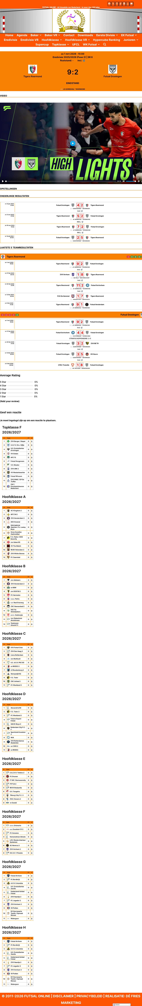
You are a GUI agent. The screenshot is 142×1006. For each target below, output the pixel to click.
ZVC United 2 (16, 681)
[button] (40, 35)
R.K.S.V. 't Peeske (16, 853)
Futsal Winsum (16, 476)
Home (9, 35)
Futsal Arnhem (16, 876)
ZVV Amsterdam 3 (17, 518)
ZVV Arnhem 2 (15, 849)
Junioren (129, 39)
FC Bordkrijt (15, 879)
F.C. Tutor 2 (15, 712)
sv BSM (13, 587)
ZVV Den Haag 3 (17, 651)
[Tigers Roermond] (32, 72)
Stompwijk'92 (16, 674)
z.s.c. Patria (15, 599)
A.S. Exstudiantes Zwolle (17, 887)
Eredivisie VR (29, 39)
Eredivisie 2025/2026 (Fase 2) (69, 57)
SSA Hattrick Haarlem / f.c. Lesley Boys (18, 527)
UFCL (76, 44)
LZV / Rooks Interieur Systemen (18, 841)
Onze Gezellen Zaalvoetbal (16, 533)
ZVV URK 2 (15, 469)
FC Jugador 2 (16, 900)
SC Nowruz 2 (15, 845)
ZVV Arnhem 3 (16, 904)
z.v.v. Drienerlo (15, 825)
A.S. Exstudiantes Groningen (17, 449)
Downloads (85, 35)
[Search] (104, 44)
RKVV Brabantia (16, 788)
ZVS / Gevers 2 (15, 799)
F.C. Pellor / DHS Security (17, 538)
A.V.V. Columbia (17, 883)
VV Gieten (14, 454)
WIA (12, 737)
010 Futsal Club (17, 647)
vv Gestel (13, 803)
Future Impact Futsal (16, 720)
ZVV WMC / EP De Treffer (17, 480)
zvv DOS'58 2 (16, 591)
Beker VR (51, 35)
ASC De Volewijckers (15, 611)
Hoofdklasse (50, 39)
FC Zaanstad (15, 557)
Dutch (117, 1004)
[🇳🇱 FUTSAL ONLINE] (71, 20)
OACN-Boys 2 (16, 724)
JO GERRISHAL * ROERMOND (74, 89)
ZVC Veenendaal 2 (17, 606)
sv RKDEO (14, 750)
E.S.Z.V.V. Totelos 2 (17, 773)
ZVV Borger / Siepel (18, 441)
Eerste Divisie (105, 35)
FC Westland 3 (16, 685)
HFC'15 (13, 457)
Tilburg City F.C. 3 (16, 795)
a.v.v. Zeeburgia (17, 615)
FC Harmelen (15, 595)
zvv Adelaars (15, 580)
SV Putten (14, 908)
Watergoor (15, 918)
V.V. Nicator (15, 465)
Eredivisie (10, 39)
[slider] (60, 181)
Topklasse (59, 44)
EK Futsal (127, 35)
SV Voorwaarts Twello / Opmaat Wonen (17, 913)
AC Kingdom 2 (16, 511)
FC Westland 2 (16, 715)
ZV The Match (16, 546)
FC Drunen (14, 776)
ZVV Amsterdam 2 (17, 584)
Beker (34, 35)
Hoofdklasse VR (76, 39)
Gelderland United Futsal (17, 892)
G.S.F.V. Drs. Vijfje (17, 445)
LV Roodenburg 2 (17, 670)
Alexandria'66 (16, 708)
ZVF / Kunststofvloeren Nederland (17, 486)
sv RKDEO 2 (15, 666)
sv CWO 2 (14, 746)
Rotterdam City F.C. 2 (18, 728)
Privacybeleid (89, 996)
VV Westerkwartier (18, 472)
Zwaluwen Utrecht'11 (15, 624)
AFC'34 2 (14, 514)
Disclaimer (63, 996)
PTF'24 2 (13, 784)
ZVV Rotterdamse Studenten (17, 742)
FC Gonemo (14, 833)
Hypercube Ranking (106, 39)
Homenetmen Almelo (18, 837)
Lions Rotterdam (17, 655)
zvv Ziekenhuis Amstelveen (16, 619)
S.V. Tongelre (15, 791)
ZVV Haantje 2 (16, 897)
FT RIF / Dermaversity (18, 780)
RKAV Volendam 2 (17, 550)
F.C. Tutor (14, 677)
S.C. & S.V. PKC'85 (17, 662)
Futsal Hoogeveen (17, 461)
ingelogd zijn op (17, 420)
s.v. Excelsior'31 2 (16, 829)
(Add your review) (9, 401)
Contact (68, 35)
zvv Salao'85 (15, 542)
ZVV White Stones (17, 553)
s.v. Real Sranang (17, 603)
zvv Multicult (15, 659)
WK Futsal (90, 44)
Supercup (42, 44)
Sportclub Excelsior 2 (18, 733)
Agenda (22, 35)
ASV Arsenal (15, 522)
